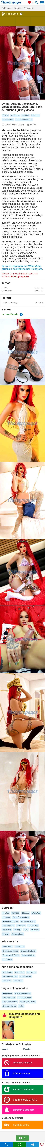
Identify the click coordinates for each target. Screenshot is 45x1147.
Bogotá (5, 1049)
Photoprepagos (20, 276)
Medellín (26, 1049)
